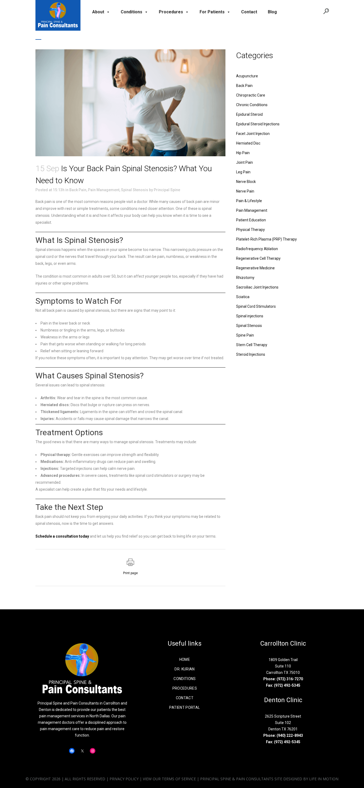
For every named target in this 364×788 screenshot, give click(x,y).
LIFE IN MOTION (323, 778)
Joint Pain (244, 162)
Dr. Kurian (185, 669)
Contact (249, 11)
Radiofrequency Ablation (257, 249)
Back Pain (77, 190)
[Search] (325, 11)
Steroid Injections (250, 354)
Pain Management (103, 190)
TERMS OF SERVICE (179, 778)
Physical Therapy (250, 229)
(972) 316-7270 (290, 679)
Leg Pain (243, 172)
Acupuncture (247, 76)
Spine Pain (245, 335)
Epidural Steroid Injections (258, 124)
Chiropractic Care (250, 95)
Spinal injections (249, 316)
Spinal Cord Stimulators (256, 306)
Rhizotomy (245, 277)
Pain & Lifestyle (249, 201)
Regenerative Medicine (255, 268)
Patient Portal (184, 707)
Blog (272, 11)
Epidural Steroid (249, 114)
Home (184, 659)
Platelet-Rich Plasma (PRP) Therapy (266, 239)
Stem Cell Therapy (251, 345)
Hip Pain (243, 153)
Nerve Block (246, 181)
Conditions (131, 11)
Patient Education (251, 220)
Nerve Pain (245, 191)
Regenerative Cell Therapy (258, 258)
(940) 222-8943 (290, 735)
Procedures (171, 11)
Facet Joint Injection (253, 133)
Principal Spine (167, 190)
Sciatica (242, 297)
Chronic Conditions (252, 105)
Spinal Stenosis (134, 190)
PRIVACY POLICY (124, 778)
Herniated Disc (248, 143)
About (98, 11)
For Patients (212, 11)
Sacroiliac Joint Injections (257, 287)
